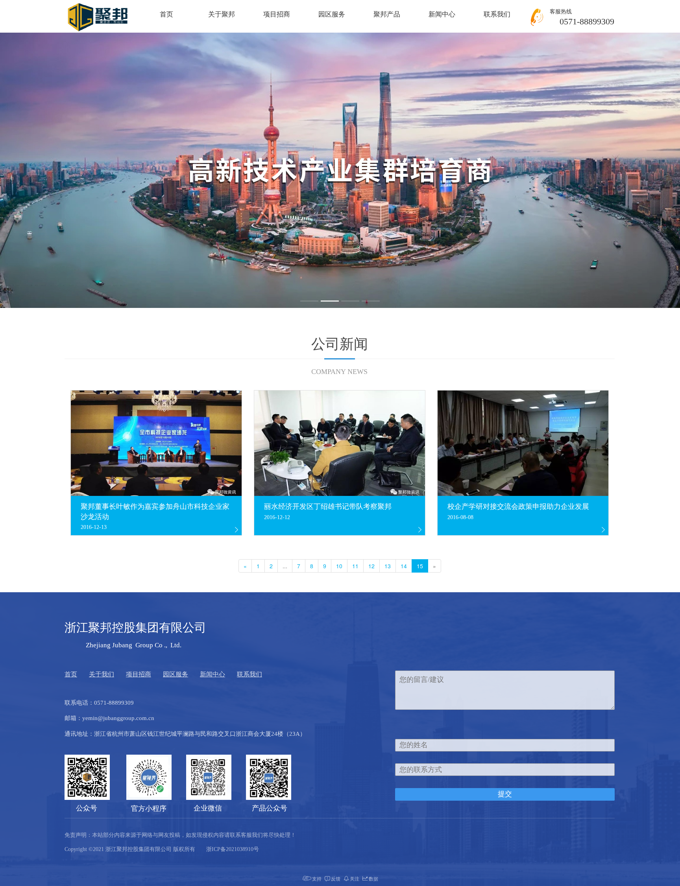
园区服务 (331, 14)
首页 (166, 14)
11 (355, 566)
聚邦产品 (386, 14)
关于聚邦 (221, 14)
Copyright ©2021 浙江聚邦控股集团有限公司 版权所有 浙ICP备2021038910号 (162, 849)
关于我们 (101, 674)
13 (387, 566)
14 (404, 566)
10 (339, 566)
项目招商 (276, 14)
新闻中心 (442, 14)
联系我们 (497, 14)
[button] (309, 301)
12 (371, 566)
